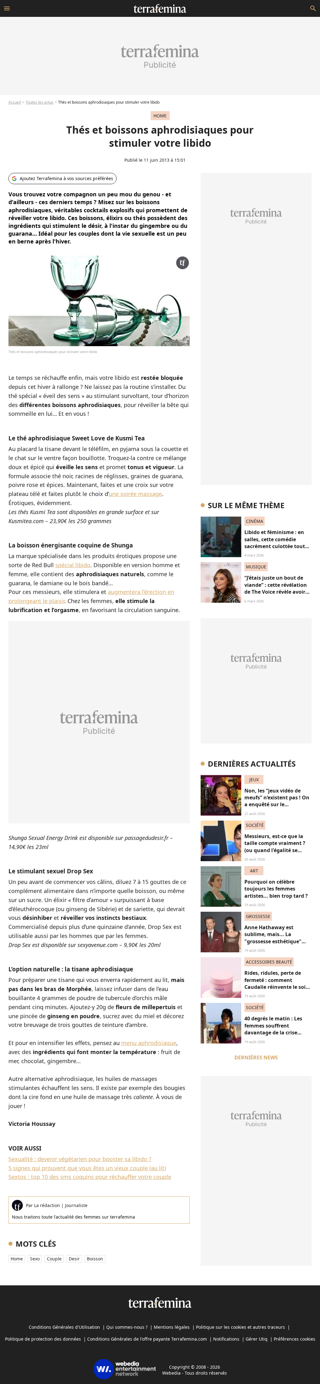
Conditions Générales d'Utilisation (64, 1327)
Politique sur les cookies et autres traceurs (240, 1327)
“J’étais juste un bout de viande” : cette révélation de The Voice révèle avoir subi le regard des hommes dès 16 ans (277, 591)
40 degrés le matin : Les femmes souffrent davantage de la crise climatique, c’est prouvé (273, 1029)
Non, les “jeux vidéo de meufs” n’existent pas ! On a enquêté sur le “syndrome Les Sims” (276, 801)
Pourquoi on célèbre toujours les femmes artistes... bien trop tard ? (276, 888)
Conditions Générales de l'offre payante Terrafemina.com (147, 1339)
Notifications (226, 1339)
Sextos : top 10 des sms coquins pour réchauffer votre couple (89, 1176)
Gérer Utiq (257, 1339)
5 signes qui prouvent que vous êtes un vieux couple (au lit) (87, 1168)
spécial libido (72, 565)
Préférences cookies (294, 1339)
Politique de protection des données (43, 1339)
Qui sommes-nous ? (127, 1327)
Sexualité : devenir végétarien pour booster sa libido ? (79, 1159)
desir (74, 1259)
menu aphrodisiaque (148, 1043)
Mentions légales (172, 1327)
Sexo (35, 1259)
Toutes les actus (39, 102)
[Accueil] (160, 8)
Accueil (14, 102)
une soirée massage (135, 494)
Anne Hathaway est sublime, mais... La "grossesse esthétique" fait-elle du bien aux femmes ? (273, 941)
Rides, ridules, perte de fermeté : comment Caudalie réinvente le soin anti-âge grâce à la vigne (276, 983)
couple (54, 1259)
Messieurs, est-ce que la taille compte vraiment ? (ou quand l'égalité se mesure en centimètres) (274, 847)
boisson (95, 1259)
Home (17, 1259)
